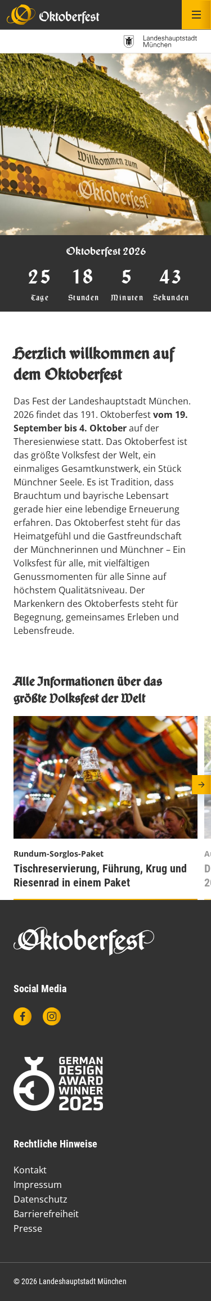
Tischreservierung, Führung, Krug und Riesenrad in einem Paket (100, 875)
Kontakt (30, 1170)
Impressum (38, 1184)
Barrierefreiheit (46, 1214)
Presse (28, 1228)
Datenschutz (41, 1199)
